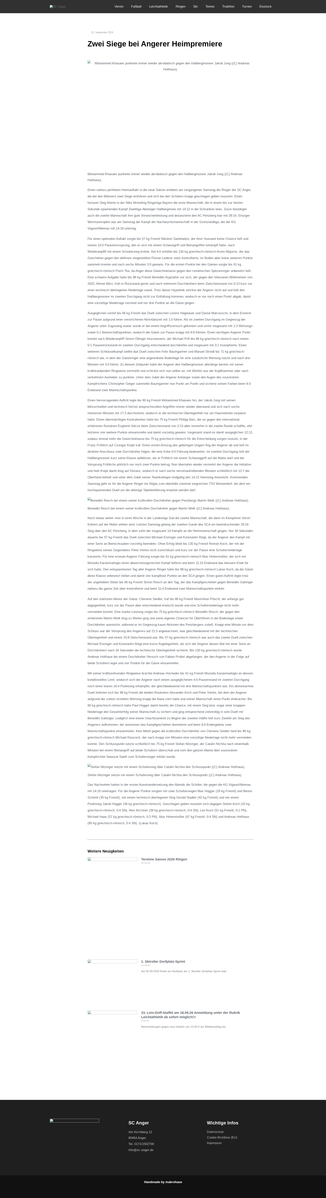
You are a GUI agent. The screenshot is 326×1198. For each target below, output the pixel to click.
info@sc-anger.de (140, 1150)
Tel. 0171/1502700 (141, 1144)
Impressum (214, 1143)
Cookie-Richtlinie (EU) (222, 1137)
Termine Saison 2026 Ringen (164, 859)
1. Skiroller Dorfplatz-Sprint (163, 961)
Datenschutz (215, 1131)
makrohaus (173, 1182)
